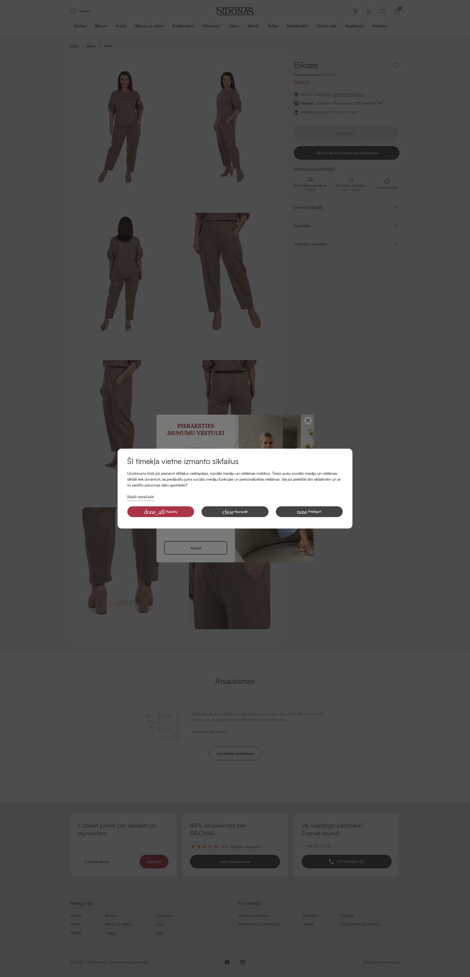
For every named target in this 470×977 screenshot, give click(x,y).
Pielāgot (309, 512)
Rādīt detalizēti (140, 496)
